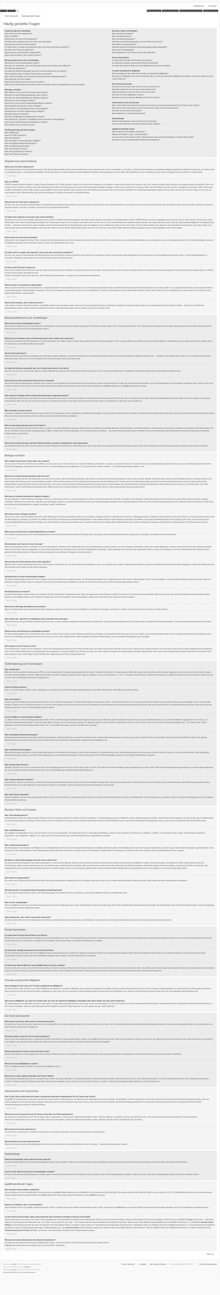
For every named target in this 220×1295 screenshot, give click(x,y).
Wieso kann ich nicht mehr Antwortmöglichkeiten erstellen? (29, 103)
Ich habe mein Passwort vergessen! (19, 50)
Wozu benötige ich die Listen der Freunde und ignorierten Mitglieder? (140, 73)
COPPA (138, 220)
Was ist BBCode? (12, 133)
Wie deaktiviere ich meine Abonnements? (129, 113)
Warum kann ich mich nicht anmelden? (20, 44)
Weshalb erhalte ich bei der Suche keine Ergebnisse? (134, 89)
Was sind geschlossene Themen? (18, 151)
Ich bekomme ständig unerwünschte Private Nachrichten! (135, 63)
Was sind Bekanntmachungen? (17, 146)
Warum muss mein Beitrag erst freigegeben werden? (26, 122)
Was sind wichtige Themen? (16, 149)
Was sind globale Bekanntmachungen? (21, 143)
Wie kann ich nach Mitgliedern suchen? (128, 95)
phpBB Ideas (121, 1207)
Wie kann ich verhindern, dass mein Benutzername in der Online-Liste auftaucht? (38, 66)
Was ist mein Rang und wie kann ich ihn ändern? (25, 82)
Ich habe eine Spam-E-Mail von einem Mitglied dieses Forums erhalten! (141, 66)
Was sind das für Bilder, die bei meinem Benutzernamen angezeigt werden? (35, 76)
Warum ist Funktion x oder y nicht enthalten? (130, 134)
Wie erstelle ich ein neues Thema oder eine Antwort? (26, 92)
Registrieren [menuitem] (199, 6)
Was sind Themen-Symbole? (16, 154)
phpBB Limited (110, 386)
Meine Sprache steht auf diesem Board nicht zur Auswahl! (28, 74)
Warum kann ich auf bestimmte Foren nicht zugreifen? (26, 109)
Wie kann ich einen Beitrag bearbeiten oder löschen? (26, 95)
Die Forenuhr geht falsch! (15, 68)
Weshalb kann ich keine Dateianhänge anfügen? (25, 111)
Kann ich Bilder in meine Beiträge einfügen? (23, 141)
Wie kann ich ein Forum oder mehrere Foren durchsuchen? (136, 87)
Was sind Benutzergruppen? (123, 39)
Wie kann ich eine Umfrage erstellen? (20, 100)
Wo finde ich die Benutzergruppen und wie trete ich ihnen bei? (137, 42)
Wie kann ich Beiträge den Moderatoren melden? (25, 117)
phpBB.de (127, 386)
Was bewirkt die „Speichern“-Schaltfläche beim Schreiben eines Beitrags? (35, 119)
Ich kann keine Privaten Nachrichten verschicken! (132, 60)
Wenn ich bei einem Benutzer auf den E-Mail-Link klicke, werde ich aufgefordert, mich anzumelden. (45, 85)
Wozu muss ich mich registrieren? (18, 34)
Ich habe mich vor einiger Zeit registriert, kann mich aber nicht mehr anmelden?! (37, 47)
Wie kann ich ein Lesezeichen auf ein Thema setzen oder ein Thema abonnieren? (145, 108)
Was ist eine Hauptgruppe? (123, 50)
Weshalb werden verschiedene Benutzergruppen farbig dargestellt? (139, 47)
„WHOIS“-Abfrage (185, 1219)
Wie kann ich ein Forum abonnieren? (127, 111)
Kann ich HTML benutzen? (15, 135)
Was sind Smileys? (12, 138)
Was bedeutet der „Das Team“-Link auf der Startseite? (134, 52)
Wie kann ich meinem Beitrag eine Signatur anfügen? (26, 98)
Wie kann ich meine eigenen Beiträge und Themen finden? (136, 97)
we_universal (11, 1269)
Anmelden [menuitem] (212, 6)
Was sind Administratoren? (123, 34)
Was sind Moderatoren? (122, 36)
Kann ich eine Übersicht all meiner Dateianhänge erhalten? (136, 124)
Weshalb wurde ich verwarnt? (17, 114)
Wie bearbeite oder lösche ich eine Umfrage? (23, 106)
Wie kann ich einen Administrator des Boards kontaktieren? (136, 140)
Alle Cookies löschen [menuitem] (158, 1264)
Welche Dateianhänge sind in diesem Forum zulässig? (134, 121)
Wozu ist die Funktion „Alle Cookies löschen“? (23, 55)
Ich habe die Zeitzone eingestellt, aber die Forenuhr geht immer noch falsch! (35, 71)
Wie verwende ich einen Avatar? (18, 79)
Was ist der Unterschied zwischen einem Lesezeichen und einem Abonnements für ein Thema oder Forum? (155, 105)
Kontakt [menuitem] (143, 1264)
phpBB (14, 1264)
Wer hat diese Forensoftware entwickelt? (128, 132)
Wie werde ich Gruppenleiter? (124, 44)
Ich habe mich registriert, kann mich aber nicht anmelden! (28, 42)
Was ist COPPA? (11, 36)
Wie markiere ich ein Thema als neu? (20, 125)
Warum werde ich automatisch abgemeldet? (23, 52)
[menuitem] (206, 1264)
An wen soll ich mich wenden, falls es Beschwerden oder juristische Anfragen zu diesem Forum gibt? (153, 137)
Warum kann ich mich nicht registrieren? (21, 39)
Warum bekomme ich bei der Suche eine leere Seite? (133, 92)
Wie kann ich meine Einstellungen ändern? (22, 63)
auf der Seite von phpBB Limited (39, 1195)
